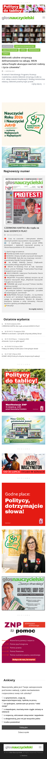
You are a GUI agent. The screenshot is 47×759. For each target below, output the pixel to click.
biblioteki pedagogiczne (25, 46)
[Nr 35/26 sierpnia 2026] (23, 201)
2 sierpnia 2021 (9, 71)
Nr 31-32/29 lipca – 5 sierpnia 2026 (17, 339)
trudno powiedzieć (12, 722)
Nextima (24, 755)
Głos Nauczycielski (15, 752)
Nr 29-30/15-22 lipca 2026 (14, 346)
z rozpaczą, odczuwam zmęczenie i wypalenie (24, 715)
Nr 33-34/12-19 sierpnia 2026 (15, 331)
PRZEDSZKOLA (34, 50)
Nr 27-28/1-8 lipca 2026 (13, 354)
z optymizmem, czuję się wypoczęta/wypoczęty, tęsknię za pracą (19, 699)
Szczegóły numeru (36, 309)
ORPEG (23, 50)
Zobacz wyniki (23, 732)
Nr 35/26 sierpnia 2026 (14, 235)
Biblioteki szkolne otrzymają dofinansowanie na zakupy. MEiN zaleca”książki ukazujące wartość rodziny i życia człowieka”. (23, 62)
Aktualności (8, 46)
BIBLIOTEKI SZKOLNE (10, 50)
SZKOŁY (6, 54)
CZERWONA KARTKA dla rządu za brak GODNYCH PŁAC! (21, 229)
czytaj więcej (37, 84)
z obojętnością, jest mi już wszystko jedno (22, 718)
